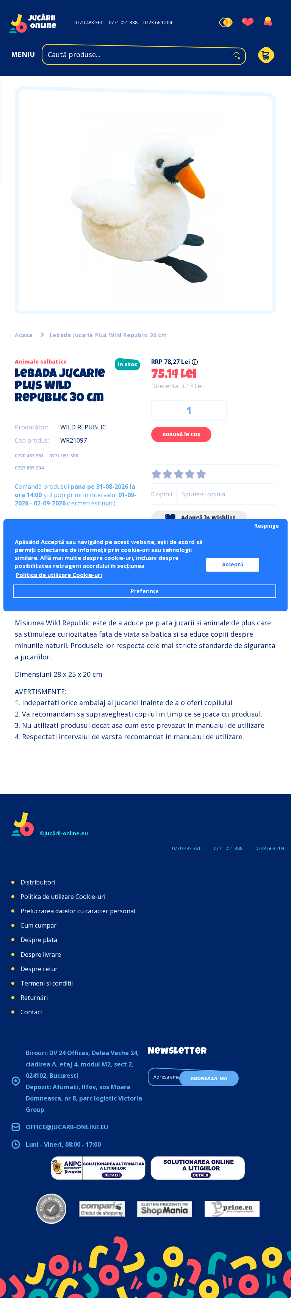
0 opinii (161, 494)
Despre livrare (40, 954)
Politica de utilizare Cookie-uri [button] (59, 574)
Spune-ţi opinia (203, 494)
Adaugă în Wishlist (208, 517)
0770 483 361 (88, 22)
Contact (31, 1012)
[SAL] (98, 1168)
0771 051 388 (123, 22)
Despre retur (39, 969)
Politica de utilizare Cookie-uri (62, 896)
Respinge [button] (266, 525)
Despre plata (38, 940)
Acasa (24, 335)
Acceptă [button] (232, 564)
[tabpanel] (145, 208)
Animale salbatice (41, 361)
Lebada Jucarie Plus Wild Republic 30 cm (108, 335)
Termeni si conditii (46, 983)
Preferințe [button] (145, 591)
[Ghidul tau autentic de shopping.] (102, 1208)
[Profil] (268, 22)
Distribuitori (37, 882)
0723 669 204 (157, 22)
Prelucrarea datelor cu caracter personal (77, 911)
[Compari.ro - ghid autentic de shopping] (51, 1208)
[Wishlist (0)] (247, 22)
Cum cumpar (38, 925)
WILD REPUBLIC (83, 427)
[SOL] (197, 1168)
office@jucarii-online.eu (67, 1127)
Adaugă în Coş (181, 434)
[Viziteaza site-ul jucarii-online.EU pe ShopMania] (164, 1208)
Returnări (34, 997)
